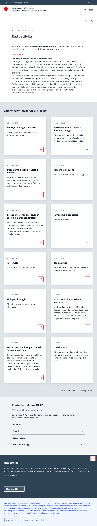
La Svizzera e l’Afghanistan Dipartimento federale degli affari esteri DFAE (31, 9)
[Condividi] (91, 20)
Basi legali (55, 513)
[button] (93, 458)
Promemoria (17, 54)
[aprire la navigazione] (91, 10)
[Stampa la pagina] (85, 20)
